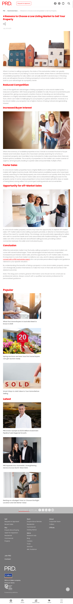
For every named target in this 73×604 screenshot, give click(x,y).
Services (30, 547)
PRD (4, 11)
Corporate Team (55, 521)
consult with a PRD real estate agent (16, 259)
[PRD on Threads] (49, 510)
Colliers (51, 524)
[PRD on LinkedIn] (46, 510)
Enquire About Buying (12, 530)
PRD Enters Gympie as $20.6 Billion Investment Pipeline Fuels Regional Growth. (20, 432)
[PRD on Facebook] (55, 3)
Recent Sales (9, 524)
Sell (6, 519)
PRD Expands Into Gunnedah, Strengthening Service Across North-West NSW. (19, 466)
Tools (29, 544)
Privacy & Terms (9, 583)
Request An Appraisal (24, 3)
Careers (29, 541)
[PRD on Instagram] (59, 3)
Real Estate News (13, 11)
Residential (8, 535)
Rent (28, 519)
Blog (28, 538)
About (51, 519)
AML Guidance (32, 549)
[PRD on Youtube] (63, 3)
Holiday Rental (31, 530)
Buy (6, 527)
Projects (7, 541)
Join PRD (8, 556)
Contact (8, 559)
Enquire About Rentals (34, 521)
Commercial (9, 538)
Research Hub (31, 535)
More (29, 533)
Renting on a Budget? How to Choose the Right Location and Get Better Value (21, 501)
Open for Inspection (11, 533)
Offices (51, 527)
